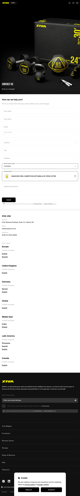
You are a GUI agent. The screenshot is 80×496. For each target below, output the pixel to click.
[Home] (5, 3)
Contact (4, 492)
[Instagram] (3, 481)
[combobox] (40, 176)
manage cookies (43, 485)
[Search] (69, 3)
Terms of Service (48, 204)
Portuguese (6, 343)
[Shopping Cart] (77, 3)
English (4, 254)
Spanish (5, 257)
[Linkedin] (9, 481)
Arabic (4, 324)
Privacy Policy (37, 204)
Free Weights (7, 426)
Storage (5, 448)
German (5, 289)
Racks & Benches (8, 455)
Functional (6, 433)
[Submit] (75, 400)
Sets (3, 462)
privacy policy (45, 406)
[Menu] (73, 3)
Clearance (5, 470)
